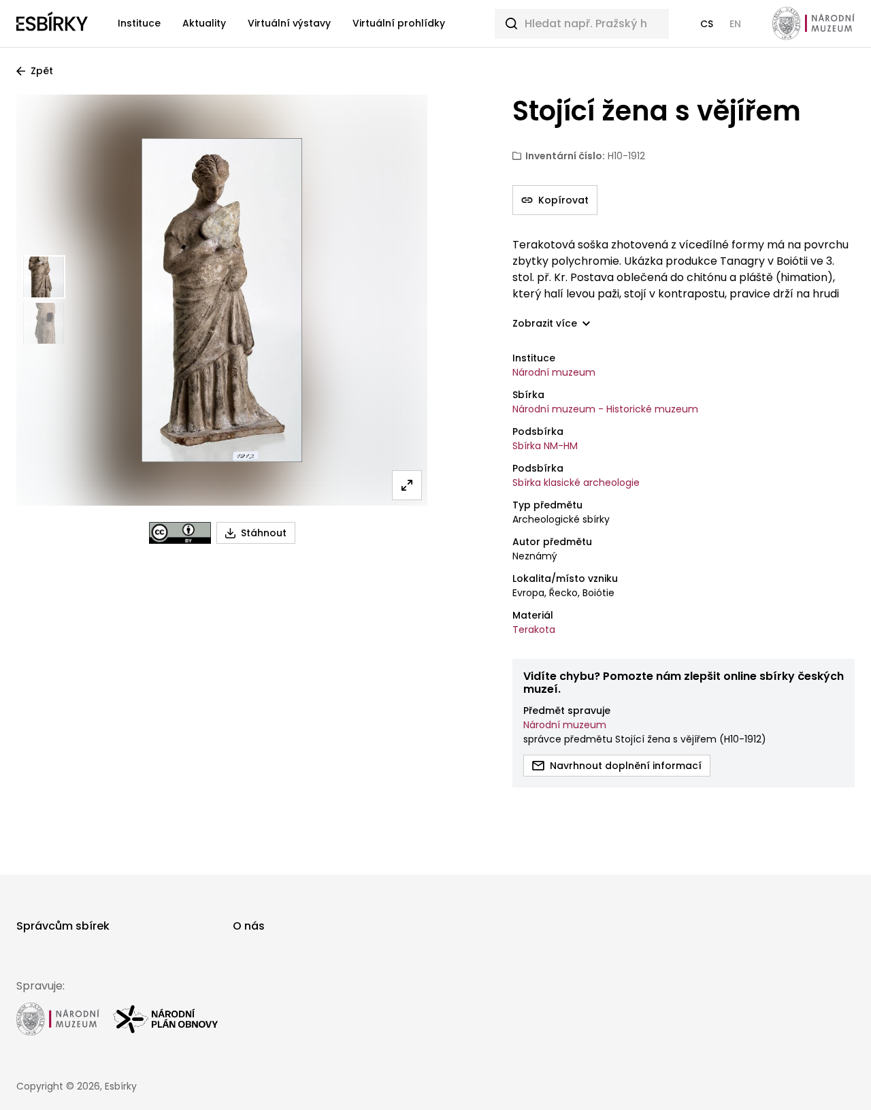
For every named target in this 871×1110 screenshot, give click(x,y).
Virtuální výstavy (289, 23)
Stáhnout (263, 533)
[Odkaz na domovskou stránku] (52, 24)
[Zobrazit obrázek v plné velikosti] (407, 485)
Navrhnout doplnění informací (626, 765)
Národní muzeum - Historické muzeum (605, 409)
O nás (249, 926)
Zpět (42, 71)
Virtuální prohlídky (398, 23)
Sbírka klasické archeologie (576, 482)
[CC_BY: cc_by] (180, 533)
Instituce (139, 23)
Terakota (533, 629)
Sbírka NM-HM (545, 446)
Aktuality (204, 23)
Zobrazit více (544, 323)
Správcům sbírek (63, 926)
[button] (706, 24)
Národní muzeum (553, 372)
